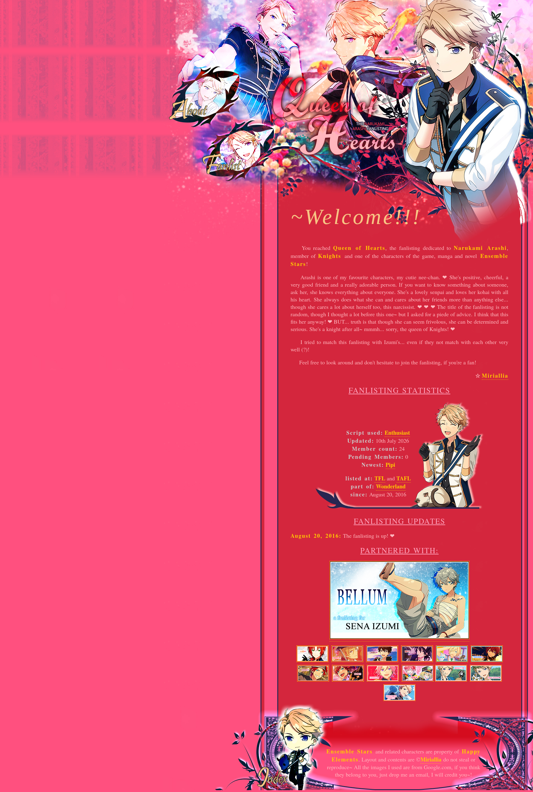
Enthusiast (397, 433)
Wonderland (391, 486)
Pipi (390, 465)
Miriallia (495, 375)
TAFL (403, 478)
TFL (379, 478)
